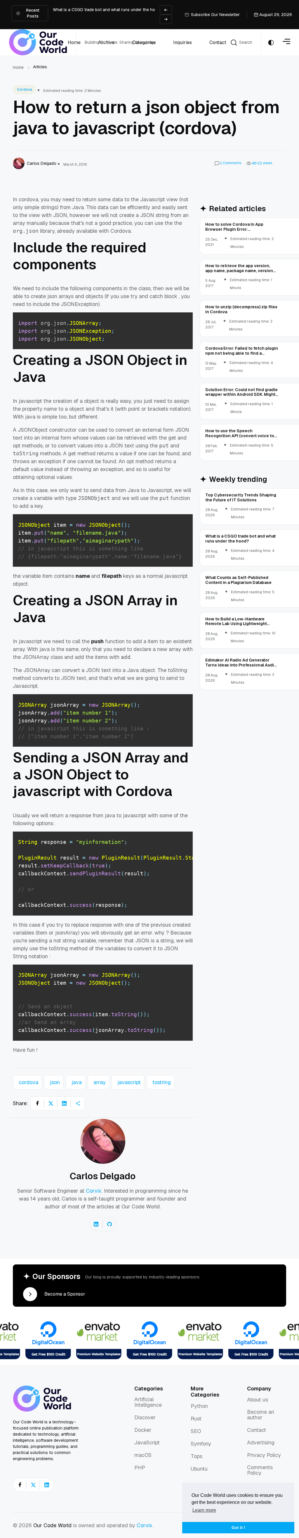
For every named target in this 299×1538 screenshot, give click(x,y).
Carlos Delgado (102, 1176)
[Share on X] (51, 1103)
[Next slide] (166, 19)
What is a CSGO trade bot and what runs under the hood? (107, 9)
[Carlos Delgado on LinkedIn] (96, 1224)
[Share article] (77, 1103)
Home (18, 67)
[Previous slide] (166, 10)
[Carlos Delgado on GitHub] (109, 1224)
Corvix (94, 1190)
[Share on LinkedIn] (64, 1103)
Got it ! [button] (238, 1527)
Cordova (24, 89)
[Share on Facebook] (37, 1103)
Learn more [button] (204, 1510)
